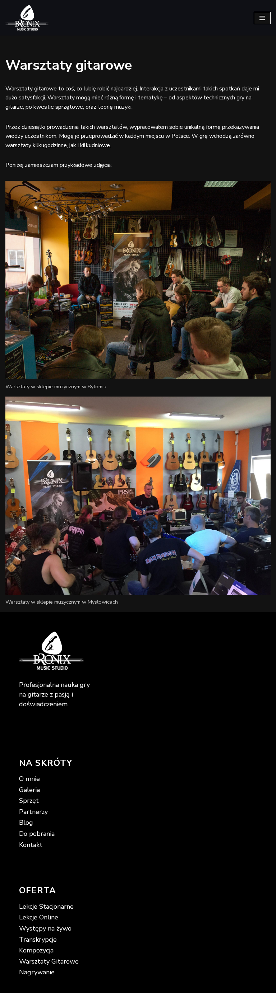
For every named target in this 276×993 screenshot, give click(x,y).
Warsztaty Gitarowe (49, 961)
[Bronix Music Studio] (27, 18)
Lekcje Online (38, 917)
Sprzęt (29, 800)
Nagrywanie (37, 972)
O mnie (29, 778)
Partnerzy (33, 811)
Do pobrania (37, 833)
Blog (26, 822)
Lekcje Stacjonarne (46, 906)
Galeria (29, 790)
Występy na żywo (45, 928)
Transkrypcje (38, 939)
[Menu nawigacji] (262, 18)
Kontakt (30, 844)
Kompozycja (36, 950)
